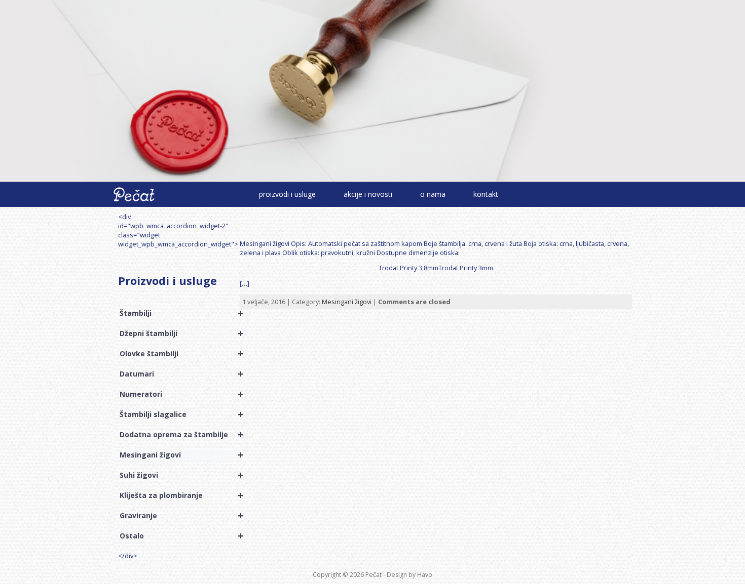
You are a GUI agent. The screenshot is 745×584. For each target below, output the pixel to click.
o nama (432, 194)
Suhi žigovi (177, 475)
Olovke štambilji (177, 354)
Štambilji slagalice (177, 414)
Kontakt (485, 194)
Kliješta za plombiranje (177, 495)
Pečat (373, 574)
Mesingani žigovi (177, 455)
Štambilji (177, 313)
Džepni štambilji (177, 333)
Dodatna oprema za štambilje (177, 435)
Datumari (177, 374)
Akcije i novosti (368, 194)
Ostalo (177, 536)
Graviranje (177, 516)
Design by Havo (409, 574)
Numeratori (177, 394)
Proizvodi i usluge (287, 194)
